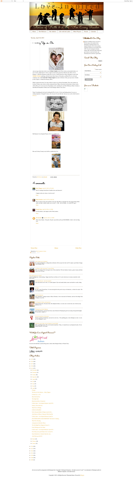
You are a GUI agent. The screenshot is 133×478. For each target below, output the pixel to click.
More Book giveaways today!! (35, 275)
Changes (34, 390)
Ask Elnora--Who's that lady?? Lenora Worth (44, 268)
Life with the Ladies (64, 31)
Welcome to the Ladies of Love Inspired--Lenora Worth (46, 323)
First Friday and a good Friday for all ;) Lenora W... (42, 431)
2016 (32, 366)
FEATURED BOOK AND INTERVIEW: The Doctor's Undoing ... (46, 418)
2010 (32, 455)
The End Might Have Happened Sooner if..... (41, 425)
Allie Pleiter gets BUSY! (37, 436)
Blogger (82, 475)
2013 (32, 448)
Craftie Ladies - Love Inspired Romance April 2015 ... (43, 429)
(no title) (37, 288)
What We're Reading (36, 420)
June (33, 383)
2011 (32, 453)
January (34, 443)
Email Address (93, 70)
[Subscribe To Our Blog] (56, 38)
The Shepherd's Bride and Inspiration (42, 302)
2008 (32, 459)
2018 (32, 361)
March (33, 439)
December (34, 370)
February (34, 441)
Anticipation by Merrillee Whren (39, 423)
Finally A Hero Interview (37, 405)
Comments (33, 252)
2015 (32, 368)
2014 (32, 446)
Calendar (93, 31)
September (34, 377)
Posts (85, 41)
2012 (32, 450)
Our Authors (52, 31)
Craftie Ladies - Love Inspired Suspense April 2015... (43, 403)
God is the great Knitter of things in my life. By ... (42, 412)
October (34, 374)
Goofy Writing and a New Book (38, 427)
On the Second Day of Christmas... (42, 316)
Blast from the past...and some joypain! (43, 281)
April (33, 388)
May (33, 386)
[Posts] (35, 42)
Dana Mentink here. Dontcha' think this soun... (41, 434)
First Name (93, 74)
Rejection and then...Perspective (38, 401)
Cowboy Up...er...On (36, 394)
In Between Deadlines (36, 409)
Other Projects (77, 31)
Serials (86, 31)
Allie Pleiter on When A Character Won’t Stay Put (42, 414)
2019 (32, 359)
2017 (32, 363)
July (33, 381)
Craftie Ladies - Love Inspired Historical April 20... (42, 416)
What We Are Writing (36, 407)
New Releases (42, 31)
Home (34, 31)
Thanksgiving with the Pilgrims (41, 309)
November (34, 372)
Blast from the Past (36, 396)
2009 (32, 457)
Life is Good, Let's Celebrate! (41, 261)
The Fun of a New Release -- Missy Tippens (41, 392)
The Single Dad (35, 399)
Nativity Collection (39, 295)
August (33, 379)
